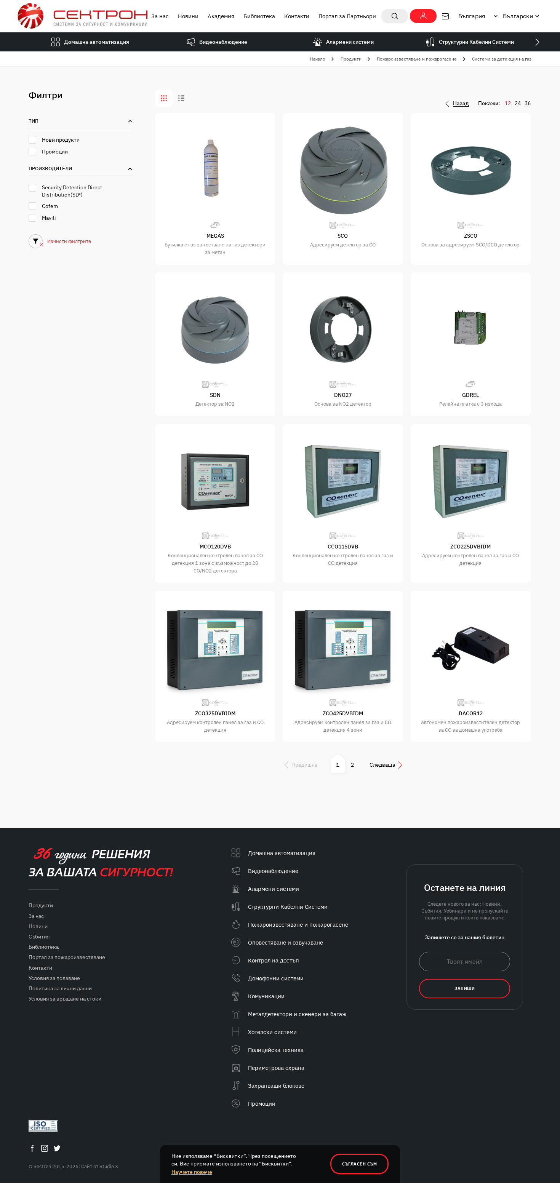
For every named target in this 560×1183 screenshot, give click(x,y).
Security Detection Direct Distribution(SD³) (72, 191)
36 (528, 103)
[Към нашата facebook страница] (32, 1148)
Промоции (55, 151)
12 (508, 103)
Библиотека (259, 16)
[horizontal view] (181, 98)
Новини (188, 16)
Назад (461, 103)
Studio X (108, 1166)
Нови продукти (61, 139)
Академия (221, 16)
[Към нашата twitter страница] (57, 1148)
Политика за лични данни (60, 988)
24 (518, 103)
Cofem (50, 206)
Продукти (351, 59)
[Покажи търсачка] (394, 16)
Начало (317, 59)
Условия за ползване (54, 978)
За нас (160, 16)
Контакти (296, 16)
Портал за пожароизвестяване (67, 957)
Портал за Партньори (347, 16)
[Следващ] (537, 41)
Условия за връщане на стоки (65, 998)
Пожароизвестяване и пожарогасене (417, 59)
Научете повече (191, 1172)
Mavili (49, 217)
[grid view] (164, 98)
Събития (39, 936)
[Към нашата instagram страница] (44, 1148)
